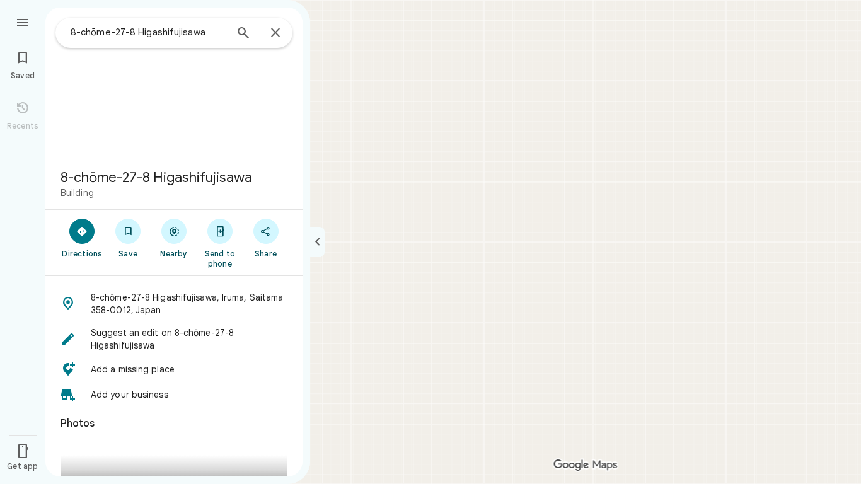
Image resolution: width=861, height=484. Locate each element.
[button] (174, 303)
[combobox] (148, 32)
